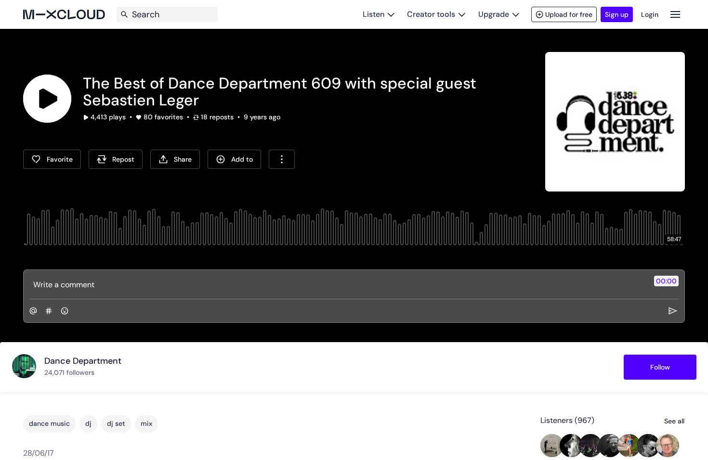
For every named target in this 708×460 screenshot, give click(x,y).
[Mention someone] (33, 311)
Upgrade (493, 14)
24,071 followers (69, 372)
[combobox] (282, 159)
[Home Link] (64, 14)
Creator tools (431, 14)
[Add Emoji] (64, 311)
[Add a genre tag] (48, 311)
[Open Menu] (675, 14)
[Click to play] (47, 99)
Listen (373, 14)
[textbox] (337, 284)
